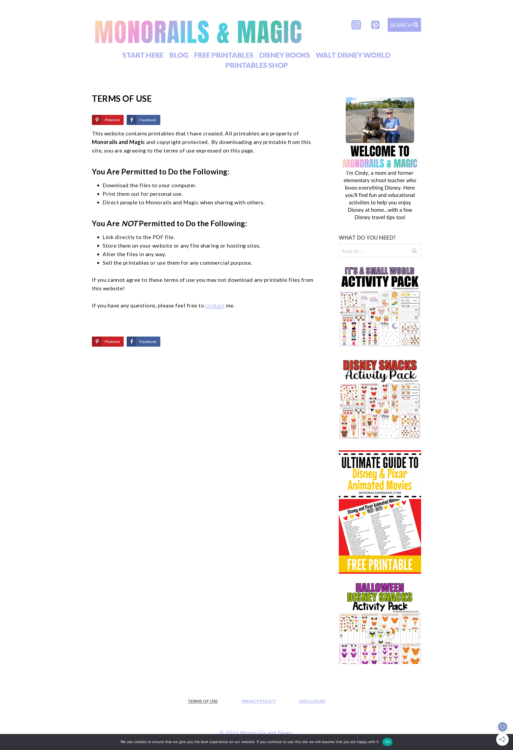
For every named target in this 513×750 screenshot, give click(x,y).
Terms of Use (203, 701)
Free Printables (223, 54)
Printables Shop (256, 65)
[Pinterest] (375, 24)
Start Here (142, 54)
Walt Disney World (353, 54)
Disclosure (312, 701)
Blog (178, 54)
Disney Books (284, 54)
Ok (387, 742)
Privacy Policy (258, 701)
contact (215, 305)
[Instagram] (356, 24)
